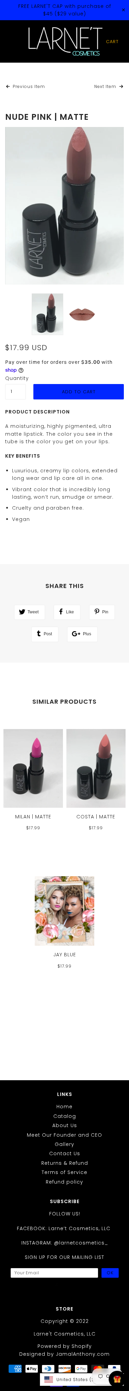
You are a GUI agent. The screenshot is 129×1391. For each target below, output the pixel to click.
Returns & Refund (64, 1163)
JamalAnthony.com (83, 1354)
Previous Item (28, 86)
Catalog (64, 1116)
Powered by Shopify (64, 1346)
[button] (82, 1379)
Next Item (106, 86)
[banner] (66, 41)
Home (64, 1106)
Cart (112, 41)
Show (117, 1379)
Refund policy (64, 1181)
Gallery (64, 1144)
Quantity (15, 378)
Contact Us (64, 1153)
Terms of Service (64, 1172)
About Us (64, 1125)
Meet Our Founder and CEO (64, 1135)
